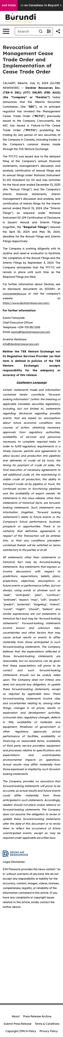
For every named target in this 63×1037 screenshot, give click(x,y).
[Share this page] (58, 31)
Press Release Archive (37, 1016)
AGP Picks (9, 5)
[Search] (41, 31)
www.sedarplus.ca (14, 293)
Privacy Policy (48, 1031)
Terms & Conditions (47, 1023)
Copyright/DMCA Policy (20, 1031)
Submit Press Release (17, 1023)
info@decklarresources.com (21, 344)
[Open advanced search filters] (49, 31)
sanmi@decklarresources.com (30, 332)
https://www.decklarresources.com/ (26, 303)
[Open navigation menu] (6, 31)
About (16, 1016)
